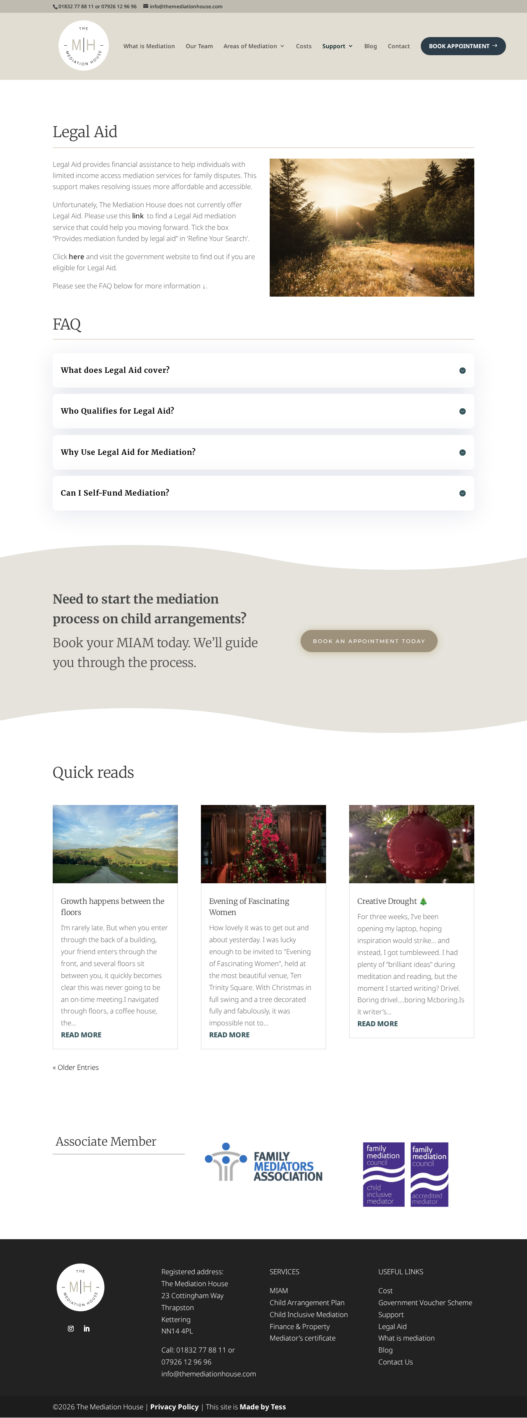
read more (81, 1034)
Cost (385, 1290)
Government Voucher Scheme (425, 1302)
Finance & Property (300, 1326)
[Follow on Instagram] (71, 1328)
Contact (399, 46)
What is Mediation (149, 46)
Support (333, 46)
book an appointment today (369, 641)
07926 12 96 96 (186, 1362)
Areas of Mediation (250, 46)
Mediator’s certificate (303, 1338)
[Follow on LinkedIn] (86, 1328)
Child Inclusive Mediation (309, 1314)
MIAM (279, 1290)
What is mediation (406, 1338)
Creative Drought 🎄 (392, 901)
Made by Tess (263, 1406)
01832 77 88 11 (201, 1350)
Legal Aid (392, 1326)
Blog (370, 46)
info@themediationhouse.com (208, 1373)
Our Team (199, 46)
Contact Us (395, 1362)
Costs (304, 46)
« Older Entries (76, 1067)
